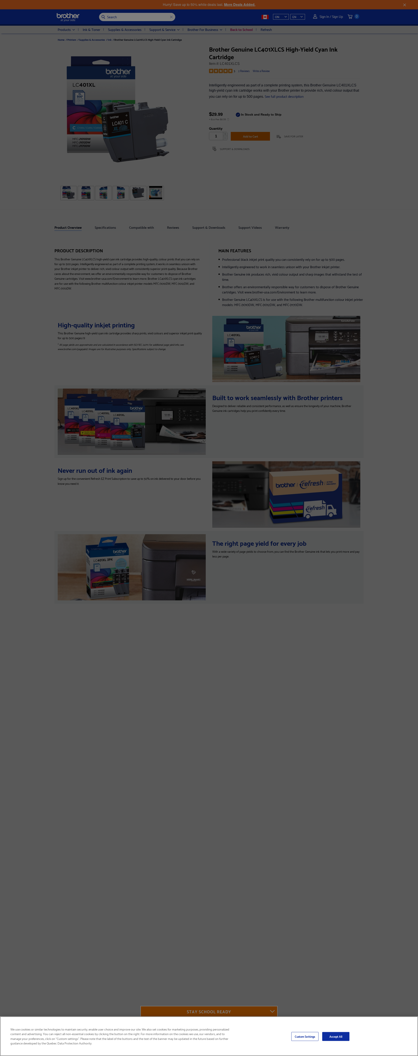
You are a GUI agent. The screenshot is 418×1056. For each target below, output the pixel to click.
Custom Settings (305, 1036)
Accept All (335, 1036)
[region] (209, 1036)
